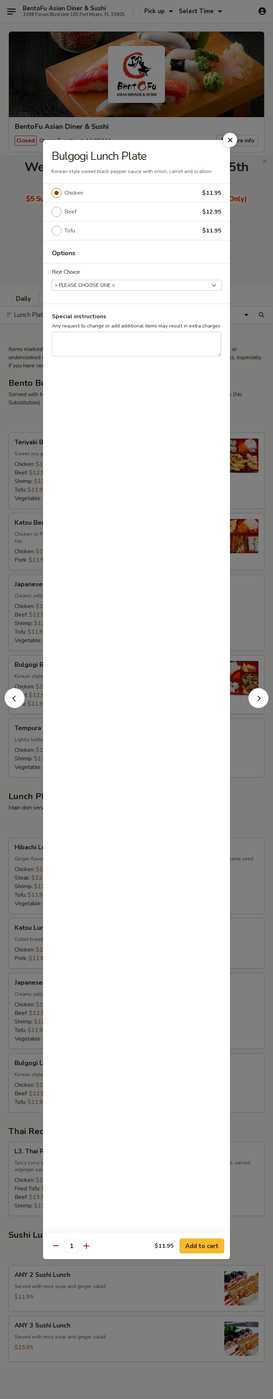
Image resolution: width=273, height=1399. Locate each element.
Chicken (73, 193)
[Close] (230, 140)
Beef (70, 212)
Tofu (69, 231)
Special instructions (79, 316)
